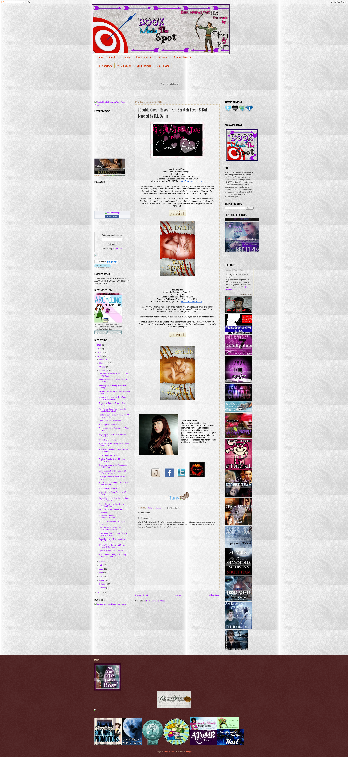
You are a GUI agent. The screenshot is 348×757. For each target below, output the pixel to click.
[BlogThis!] (171, 508)
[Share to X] (173, 508)
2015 (99, 349)
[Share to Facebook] (176, 508)
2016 (99, 345)
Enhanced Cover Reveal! (108, 455)
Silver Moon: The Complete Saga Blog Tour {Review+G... (114, 534)
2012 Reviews (105, 66)
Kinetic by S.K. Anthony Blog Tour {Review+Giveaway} (112, 398)
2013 (99, 356)
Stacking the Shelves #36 (109, 488)
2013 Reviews (124, 66)
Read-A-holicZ (169, 752)
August (102, 561)
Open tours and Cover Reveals (111, 551)
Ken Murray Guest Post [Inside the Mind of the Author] (112, 410)
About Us (113, 57)
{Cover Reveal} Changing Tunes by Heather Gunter (112, 556)
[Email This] (168, 508)
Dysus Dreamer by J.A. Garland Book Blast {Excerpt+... (114, 499)
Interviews (163, 57)
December (103, 359)
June (101, 569)
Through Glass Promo (107, 440)
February (103, 584)
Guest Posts (162, 66)
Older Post (214, 595)
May (101, 573)
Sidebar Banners (182, 57)
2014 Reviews (144, 66)
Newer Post (141, 595)
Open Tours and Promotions (110, 421)
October (102, 367)
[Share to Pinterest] (178, 508)
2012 (99, 593)
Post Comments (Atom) (155, 601)
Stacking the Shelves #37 (109, 425)
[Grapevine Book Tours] (174, 708)
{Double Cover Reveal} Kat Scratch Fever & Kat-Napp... (112, 546)
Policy (127, 57)
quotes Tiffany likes (234, 269)
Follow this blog (112, 216)
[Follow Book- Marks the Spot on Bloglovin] (106, 263)
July (101, 565)
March (102, 580)
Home (101, 57)
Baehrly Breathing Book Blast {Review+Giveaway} (110, 528)
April (101, 576)
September (103, 371)
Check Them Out (144, 57)
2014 (99, 352)
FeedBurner (117, 249)
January (102, 588)
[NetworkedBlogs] (112, 213)
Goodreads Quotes (246, 294)
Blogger (189, 752)
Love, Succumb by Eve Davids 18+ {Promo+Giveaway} (113, 472)
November (103, 363)
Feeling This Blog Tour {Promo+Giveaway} (107, 517)
